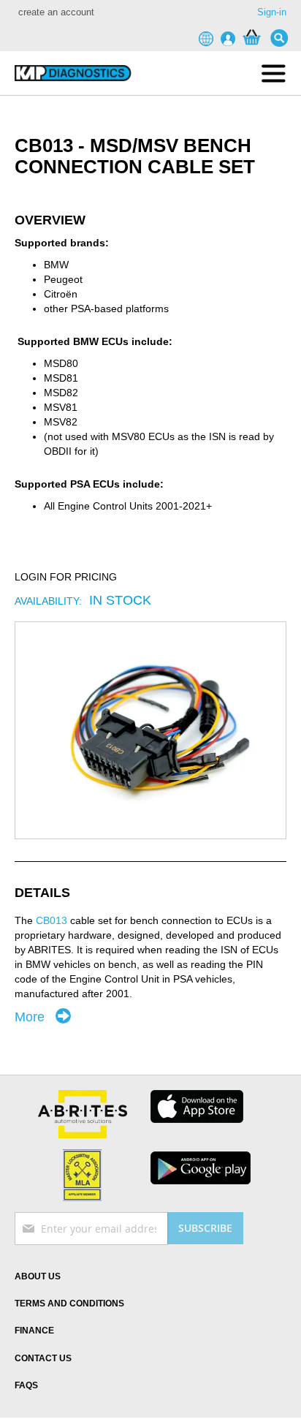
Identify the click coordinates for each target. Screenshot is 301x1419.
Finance (34, 1330)
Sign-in (271, 12)
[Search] (282, 38)
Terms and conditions (69, 1303)
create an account (56, 12)
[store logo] (73, 73)
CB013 (51, 920)
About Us (38, 1276)
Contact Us (43, 1358)
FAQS (26, 1385)
